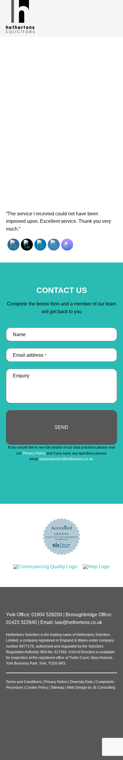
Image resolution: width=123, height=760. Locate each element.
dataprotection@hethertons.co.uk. (66, 459)
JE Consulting (104, 687)
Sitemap (57, 687)
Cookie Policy (37, 687)
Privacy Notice (55, 682)
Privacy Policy (34, 453)
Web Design (77, 687)
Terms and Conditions (23, 682)
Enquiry (21, 375)
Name (19, 334)
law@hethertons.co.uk (78, 622)
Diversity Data (81, 682)
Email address (29, 355)
